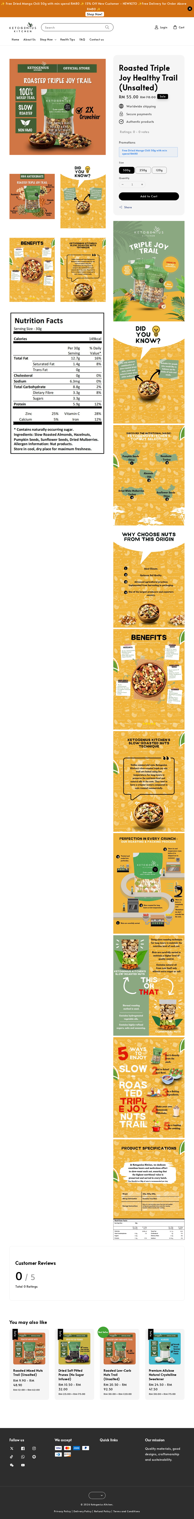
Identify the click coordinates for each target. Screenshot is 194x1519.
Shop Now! (94, 14)
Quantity (124, 178)
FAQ (82, 39)
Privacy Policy (62, 1511)
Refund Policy (102, 1511)
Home (15, 39)
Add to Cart (148, 196)
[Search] (107, 27)
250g (143, 170)
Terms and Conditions (126, 1511)
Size (121, 162)
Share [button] (128, 207)
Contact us (97, 39)
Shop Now (46, 39)
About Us (29, 39)
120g (159, 170)
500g (127, 170)
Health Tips (67, 39)
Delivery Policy (83, 1511)
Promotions (127, 142)
